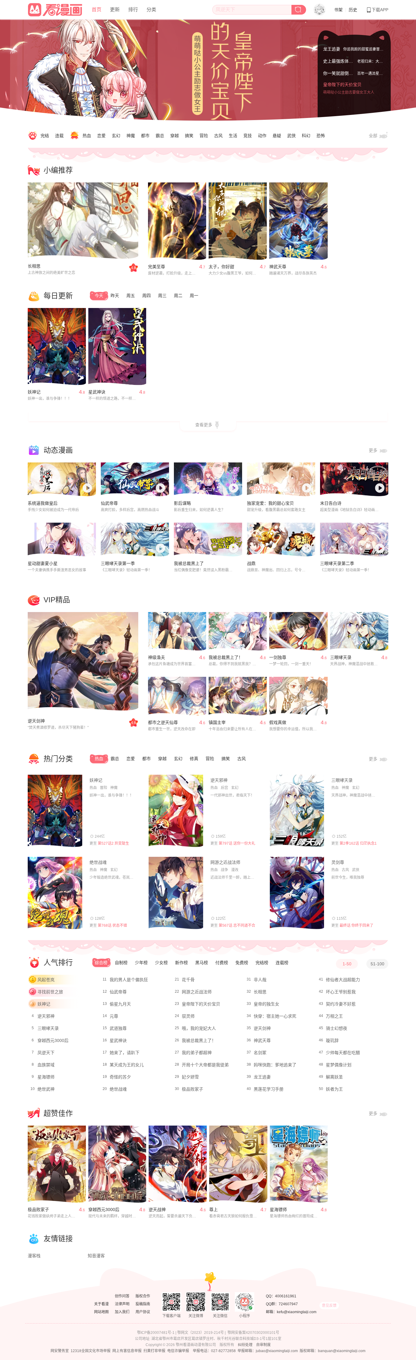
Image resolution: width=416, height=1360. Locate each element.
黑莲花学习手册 (269, 1089)
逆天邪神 (218, 780)
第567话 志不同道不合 (237, 925)
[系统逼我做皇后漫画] (62, 479)
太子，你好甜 (221, 266)
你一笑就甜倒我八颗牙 (344, 79)
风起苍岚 (46, 979)
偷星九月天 (120, 1004)
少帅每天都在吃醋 (343, 1052)
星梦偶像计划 (338, 1064)
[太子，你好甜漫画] (238, 221)
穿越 (174, 135)
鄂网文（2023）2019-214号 (200, 1333)
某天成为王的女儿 (127, 1064)
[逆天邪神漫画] (176, 811)
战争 (224, 870)
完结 (45, 135)
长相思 (34, 266)
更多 (374, 450)
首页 (96, 9)
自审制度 (263, 1345)
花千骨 (188, 979)
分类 (151, 9)
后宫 (224, 788)
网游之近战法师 (225, 862)
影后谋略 (182, 503)
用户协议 (143, 1312)
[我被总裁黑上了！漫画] (238, 631)
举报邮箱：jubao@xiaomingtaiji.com (268, 1351)
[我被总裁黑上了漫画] (208, 540)
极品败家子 (192, 1089)
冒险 (203, 135)
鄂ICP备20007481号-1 (156, 1333)
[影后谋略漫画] (208, 479)
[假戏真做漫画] (298, 696)
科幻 (306, 135)
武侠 (291, 135)
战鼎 (251, 563)
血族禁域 (46, 1064)
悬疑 (277, 135)
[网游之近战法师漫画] (176, 893)
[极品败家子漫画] (57, 1164)
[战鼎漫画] (281, 540)
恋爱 (101, 135)
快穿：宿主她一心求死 (275, 1016)
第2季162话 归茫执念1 (358, 843)
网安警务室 (60, 1351)
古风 (218, 135)
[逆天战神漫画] (178, 1164)
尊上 (213, 1209)
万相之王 (334, 1016)
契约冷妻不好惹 (341, 1004)
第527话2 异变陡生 (113, 843)
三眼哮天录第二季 (337, 563)
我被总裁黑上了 (189, 563)
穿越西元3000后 (53, 1040)
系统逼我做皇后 (43, 503)
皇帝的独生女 (266, 1004)
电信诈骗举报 (178, 1351)
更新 (115, 9)
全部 (374, 135)
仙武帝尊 (109, 503)
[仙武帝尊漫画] (135, 479)
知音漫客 (96, 1255)
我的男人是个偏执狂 (129, 979)
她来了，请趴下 (124, 1052)
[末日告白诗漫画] (354, 479)
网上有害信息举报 (127, 1351)
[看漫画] (55, 8)
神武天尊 (277, 266)
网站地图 (101, 1312)
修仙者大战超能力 (343, 979)
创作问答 (122, 1296)
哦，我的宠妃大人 (199, 1028)
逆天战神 (157, 1209)
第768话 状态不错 (112, 925)
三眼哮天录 (340, 657)
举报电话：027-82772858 (214, 1351)
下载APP (380, 9)
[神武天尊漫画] (298, 221)
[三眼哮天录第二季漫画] (354, 540)
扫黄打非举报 (154, 1351)
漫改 (234, 870)
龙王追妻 (331, 48)
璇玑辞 (332, 1040)
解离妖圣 (334, 1077)
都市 (145, 135)
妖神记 (34, 391)
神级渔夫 (156, 657)
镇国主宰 (217, 722)
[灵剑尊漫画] (297, 893)
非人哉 (260, 979)
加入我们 (122, 1312)
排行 (133, 9)
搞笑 (189, 135)
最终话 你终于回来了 (356, 925)
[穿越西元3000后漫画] (117, 1164)
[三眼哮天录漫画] (359, 631)
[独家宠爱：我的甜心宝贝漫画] (281, 479)
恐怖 (320, 135)
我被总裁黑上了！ (226, 657)
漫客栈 (34, 1255)
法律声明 (122, 1304)
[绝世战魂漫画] (55, 893)
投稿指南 (143, 1304)
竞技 (247, 135)
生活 (233, 135)
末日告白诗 (330, 503)
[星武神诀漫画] (117, 346)
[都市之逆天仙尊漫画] (177, 696)
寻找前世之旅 (50, 991)
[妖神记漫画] (57, 346)
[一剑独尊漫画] (298, 631)
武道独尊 (118, 1028)
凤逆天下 (46, 1052)
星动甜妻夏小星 (43, 563)
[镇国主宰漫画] (238, 696)
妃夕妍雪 (190, 1077)
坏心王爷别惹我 (341, 991)
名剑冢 (260, 1052)
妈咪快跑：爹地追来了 (275, 1064)
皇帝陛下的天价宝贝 (342, 91)
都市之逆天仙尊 (163, 722)
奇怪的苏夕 (120, 1077)
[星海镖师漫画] (299, 1164)
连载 (59, 135)
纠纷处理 (245, 1345)
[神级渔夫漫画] (177, 631)
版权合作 (143, 1296)
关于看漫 (101, 1304)
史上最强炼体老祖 (340, 67)
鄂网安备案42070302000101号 (253, 1333)
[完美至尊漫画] (177, 221)
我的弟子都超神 (197, 1052)
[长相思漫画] (83, 221)
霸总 (160, 135)
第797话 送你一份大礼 (237, 843)
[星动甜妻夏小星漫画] (62, 540)
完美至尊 (156, 266)
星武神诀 (96, 391)
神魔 (130, 135)
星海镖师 (46, 1077)
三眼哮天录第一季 (118, 563)
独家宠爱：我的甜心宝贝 (270, 503)
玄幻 (116, 135)
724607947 (288, 1304)
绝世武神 (46, 1089)
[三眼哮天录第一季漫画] (135, 540)
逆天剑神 (36, 720)
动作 (262, 135)
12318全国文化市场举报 (91, 1351)
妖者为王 (334, 1089)
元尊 (114, 1016)
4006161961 (285, 1296)
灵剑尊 (337, 862)
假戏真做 (277, 722)
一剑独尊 (277, 657)
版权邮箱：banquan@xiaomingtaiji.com (332, 1351)
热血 (87, 135)
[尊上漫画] (238, 1164)
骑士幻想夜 (336, 1028)
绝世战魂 (98, 862)
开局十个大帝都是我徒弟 (205, 1064)
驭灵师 (188, 1016)
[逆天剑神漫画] (83, 661)
